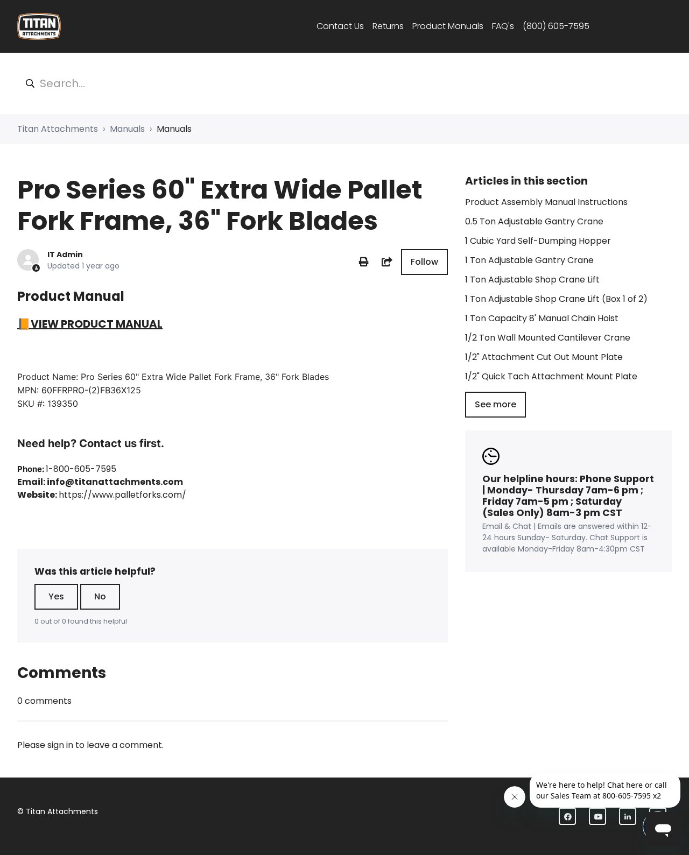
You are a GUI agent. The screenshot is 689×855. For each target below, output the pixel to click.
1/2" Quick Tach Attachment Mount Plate (551, 376)
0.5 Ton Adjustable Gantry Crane (534, 221)
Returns (388, 26)
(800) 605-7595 (556, 26)
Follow (424, 262)
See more (495, 404)
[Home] (39, 26)
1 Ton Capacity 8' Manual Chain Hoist (541, 318)
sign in (60, 745)
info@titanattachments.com (115, 482)
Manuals (127, 129)
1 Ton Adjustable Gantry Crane (529, 260)
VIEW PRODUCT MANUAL (97, 323)
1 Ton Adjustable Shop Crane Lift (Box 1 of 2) (556, 299)
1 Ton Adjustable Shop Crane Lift (532, 279)
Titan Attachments (57, 129)
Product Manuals (447, 26)
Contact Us (340, 26)
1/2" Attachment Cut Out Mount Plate (544, 357)
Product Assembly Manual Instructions (546, 202)
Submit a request (635, 26)
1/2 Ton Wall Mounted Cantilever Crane (547, 337)
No (100, 596)
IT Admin (65, 254)
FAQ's (503, 26)
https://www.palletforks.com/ (122, 495)
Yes (56, 596)
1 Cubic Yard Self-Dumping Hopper (538, 241)
